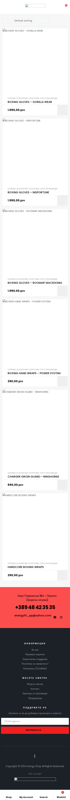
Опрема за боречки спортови (23, 98)
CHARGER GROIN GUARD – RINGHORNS (33, 477)
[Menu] (5, 7)
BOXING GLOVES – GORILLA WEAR (30, 102)
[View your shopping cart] (64, 6)
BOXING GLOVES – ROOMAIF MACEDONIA (35, 283)
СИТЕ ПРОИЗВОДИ (48, 98)
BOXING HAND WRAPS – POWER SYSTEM (34, 373)
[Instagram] (61, 617)
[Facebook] (55, 617)
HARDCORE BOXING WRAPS (26, 567)
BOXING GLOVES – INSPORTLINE (28, 192)
